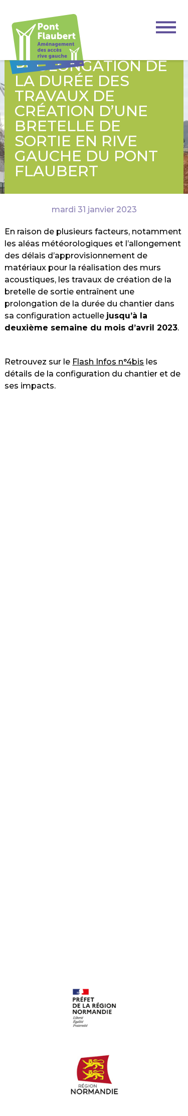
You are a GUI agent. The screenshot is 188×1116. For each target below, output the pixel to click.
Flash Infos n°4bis (108, 361)
